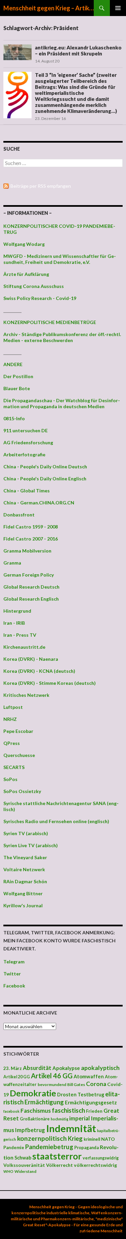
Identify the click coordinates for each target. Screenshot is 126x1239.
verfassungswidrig (101, 1157)
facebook (11, 1111)
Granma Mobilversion (27, 551)
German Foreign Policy (28, 575)
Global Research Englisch (31, 599)
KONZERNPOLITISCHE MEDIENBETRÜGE (49, 322)
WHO (8, 1171)
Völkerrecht (59, 1165)
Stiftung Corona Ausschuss (33, 286)
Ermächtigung (44, 1102)
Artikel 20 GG (16, 1076)
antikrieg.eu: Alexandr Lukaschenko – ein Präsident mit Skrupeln (78, 50)
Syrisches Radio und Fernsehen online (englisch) (56, 821)
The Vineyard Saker (25, 857)
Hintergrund (17, 611)
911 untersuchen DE (25, 430)
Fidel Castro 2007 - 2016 (30, 538)
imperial (79, 1118)
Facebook (14, 985)
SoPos (10, 779)
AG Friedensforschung (28, 442)
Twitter (12, 973)
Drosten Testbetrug (80, 1094)
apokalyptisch (100, 1067)
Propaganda (86, 1147)
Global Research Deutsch (31, 587)
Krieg (75, 1138)
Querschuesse (19, 755)
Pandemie (13, 1147)
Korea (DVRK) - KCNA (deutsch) (39, 671)
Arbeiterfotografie (24, 454)
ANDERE (13, 364)
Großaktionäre (35, 1118)
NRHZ (10, 719)
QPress (11, 743)
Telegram (14, 961)
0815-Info (14, 418)
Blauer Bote (16, 388)
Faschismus (35, 1110)
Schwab (22, 1157)
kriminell (92, 1139)
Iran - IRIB (14, 623)
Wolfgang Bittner (23, 893)
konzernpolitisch (42, 1138)
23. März (12, 1068)
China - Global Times (26, 490)
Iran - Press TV (19, 635)
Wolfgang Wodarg (24, 244)
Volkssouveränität (24, 1165)
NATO (108, 1139)
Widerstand (25, 1171)
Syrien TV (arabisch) (25, 833)
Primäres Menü (118, 8)
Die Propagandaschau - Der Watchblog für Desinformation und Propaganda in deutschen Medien (61, 403)
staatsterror (57, 1156)
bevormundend (52, 1084)
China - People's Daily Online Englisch (44, 478)
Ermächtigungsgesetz (91, 1102)
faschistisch (68, 1110)
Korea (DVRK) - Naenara (30, 659)
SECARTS (14, 767)
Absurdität (37, 1067)
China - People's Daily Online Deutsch (45, 466)
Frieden (94, 1111)
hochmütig (59, 1119)
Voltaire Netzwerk (24, 869)
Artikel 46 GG (52, 1076)
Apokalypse (66, 1068)
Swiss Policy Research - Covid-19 (39, 298)
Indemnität (71, 1128)
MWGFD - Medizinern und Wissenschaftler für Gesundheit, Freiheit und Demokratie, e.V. (59, 259)
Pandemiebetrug (49, 1146)
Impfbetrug (30, 1130)
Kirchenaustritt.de (24, 647)
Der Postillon (18, 376)
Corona (96, 1083)
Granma (12, 563)
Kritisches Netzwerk (26, 695)
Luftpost (13, 707)
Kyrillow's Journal (23, 905)
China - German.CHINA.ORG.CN (38, 502)
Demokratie (33, 1093)
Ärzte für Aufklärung (26, 274)
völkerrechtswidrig (95, 1165)
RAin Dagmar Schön (25, 881)
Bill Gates (76, 1084)
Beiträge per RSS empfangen (40, 186)
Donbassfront (19, 514)
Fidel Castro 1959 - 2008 (30, 526)
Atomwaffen (89, 1076)
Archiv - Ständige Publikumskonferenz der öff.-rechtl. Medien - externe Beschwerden (62, 337)
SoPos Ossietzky (22, 791)
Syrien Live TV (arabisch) (30, 845)
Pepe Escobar (18, 731)
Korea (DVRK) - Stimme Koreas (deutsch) (49, 683)
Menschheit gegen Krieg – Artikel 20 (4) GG (48, 8)
